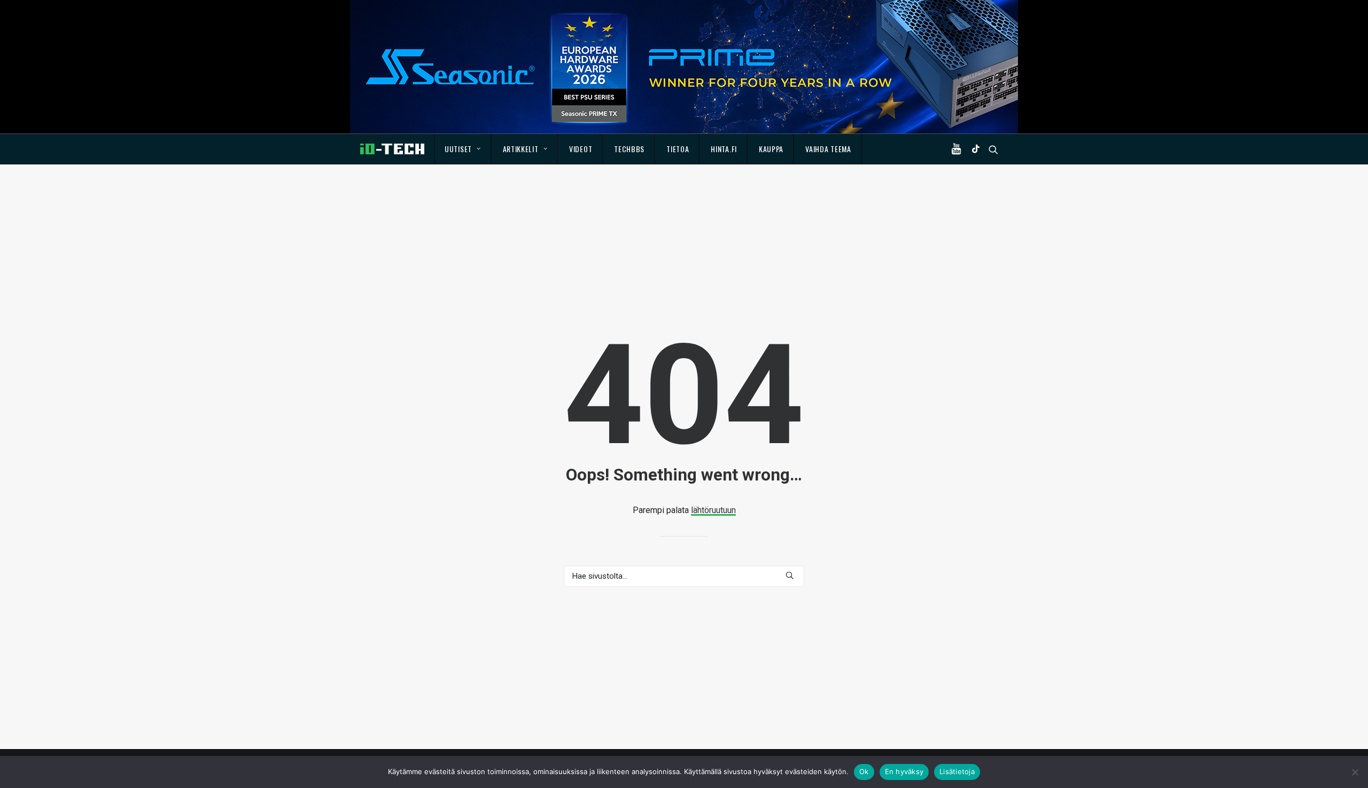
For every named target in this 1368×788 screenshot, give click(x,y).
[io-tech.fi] (392, 149)
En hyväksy (904, 771)
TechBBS (629, 148)
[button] (958, 149)
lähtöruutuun (713, 510)
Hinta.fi (724, 148)
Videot (580, 148)
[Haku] (684, 576)
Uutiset (458, 148)
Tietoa (677, 148)
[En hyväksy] (1354, 772)
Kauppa (771, 148)
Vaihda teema (828, 148)
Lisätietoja (957, 771)
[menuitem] (463, 149)
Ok (864, 771)
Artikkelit (521, 148)
